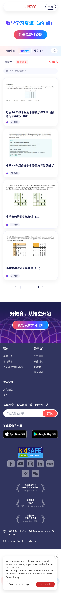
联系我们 (38, 366)
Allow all (45, 584)
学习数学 (8, 361)
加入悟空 (8, 389)
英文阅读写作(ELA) (13, 366)
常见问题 (38, 371)
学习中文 (8, 356)
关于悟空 (38, 356)
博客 (5, 394)
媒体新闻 (38, 361)
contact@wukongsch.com (23, 541)
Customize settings (19, 584)
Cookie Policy (12, 577)
